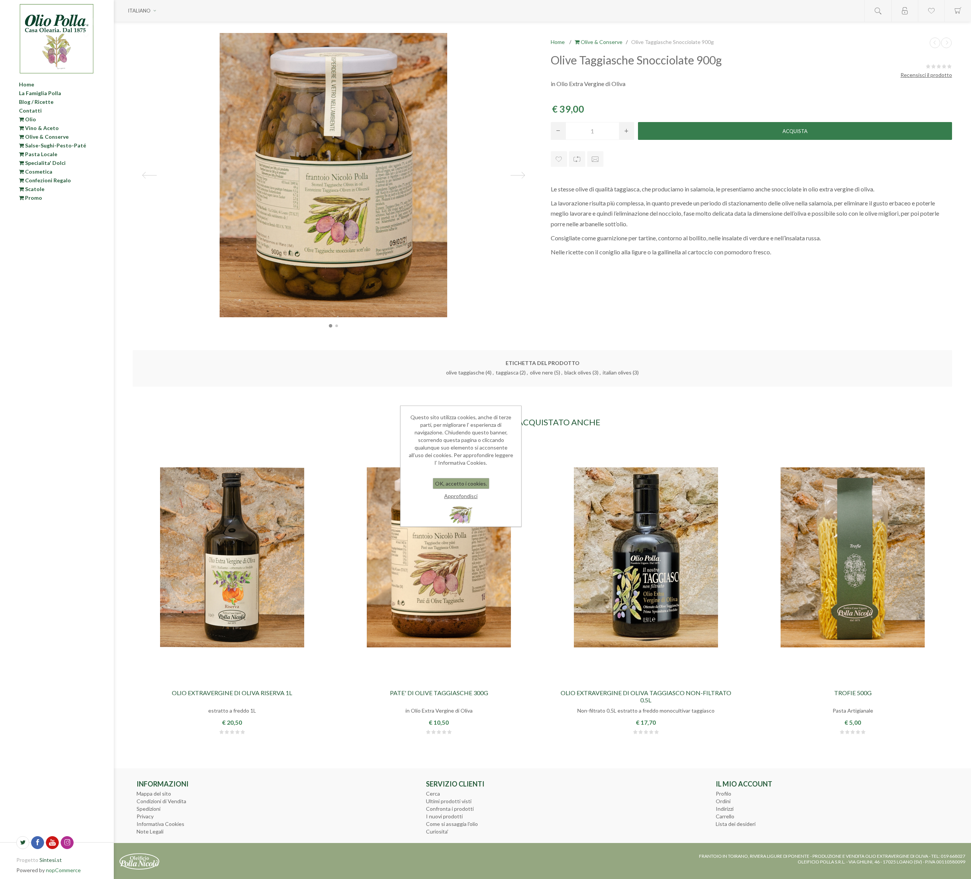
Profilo (723, 793)
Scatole (34, 189)
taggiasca (507, 372)
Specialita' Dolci (45, 163)
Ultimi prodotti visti (448, 801)
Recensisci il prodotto (926, 75)
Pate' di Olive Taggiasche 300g (439, 692)
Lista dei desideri (736, 824)
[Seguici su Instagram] (67, 842)
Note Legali (150, 831)
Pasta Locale (40, 154)
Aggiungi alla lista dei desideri (559, 159)
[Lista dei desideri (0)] (931, 11)
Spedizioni (148, 808)
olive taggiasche (465, 372)
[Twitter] (22, 842)
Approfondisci (461, 496)
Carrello (725, 816)
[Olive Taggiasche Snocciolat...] (935, 43)
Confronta (577, 159)
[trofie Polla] (852, 557)
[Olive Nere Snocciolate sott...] (946, 43)
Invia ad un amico (595, 159)
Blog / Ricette (36, 102)
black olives (577, 372)
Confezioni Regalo (47, 180)
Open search (878, 11)
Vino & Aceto (41, 128)
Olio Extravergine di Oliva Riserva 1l (232, 692)
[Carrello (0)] (957, 11)
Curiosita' (437, 831)
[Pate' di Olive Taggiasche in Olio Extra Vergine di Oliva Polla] (438, 557)
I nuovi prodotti (444, 816)
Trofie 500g (853, 692)
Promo (33, 197)
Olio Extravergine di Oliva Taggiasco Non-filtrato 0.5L (646, 696)
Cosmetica (38, 171)
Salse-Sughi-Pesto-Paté (55, 145)
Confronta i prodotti (450, 808)
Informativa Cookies (160, 824)
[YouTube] (52, 842)
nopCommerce (63, 870)
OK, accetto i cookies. (461, 483)
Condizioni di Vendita (161, 801)
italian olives (617, 372)
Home (26, 84)
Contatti (30, 110)
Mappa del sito (154, 793)
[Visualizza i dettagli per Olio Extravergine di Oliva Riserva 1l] (232, 557)
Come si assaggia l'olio (452, 824)
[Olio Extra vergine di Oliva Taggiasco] (646, 557)
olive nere (541, 372)
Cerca (433, 793)
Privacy (145, 816)
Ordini (723, 801)
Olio (30, 119)
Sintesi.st (50, 860)
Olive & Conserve (46, 136)
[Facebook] (37, 842)
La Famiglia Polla (40, 93)
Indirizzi (725, 808)
